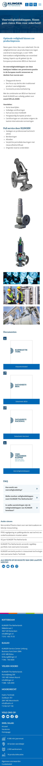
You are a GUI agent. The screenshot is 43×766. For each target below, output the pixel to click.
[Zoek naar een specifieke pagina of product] (35, 4)
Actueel (5, 726)
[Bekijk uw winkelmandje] (31, 4)
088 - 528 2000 (8, 683)
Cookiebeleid (7, 764)
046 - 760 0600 (8, 660)
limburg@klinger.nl (9, 657)
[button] (40, 4)
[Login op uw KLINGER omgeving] (26, 4)
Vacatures (6, 729)
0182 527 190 (8, 706)
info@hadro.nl (7, 703)
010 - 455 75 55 (9, 637)
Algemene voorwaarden (11, 761)
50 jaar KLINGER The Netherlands (14, 540)
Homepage (6, 732)
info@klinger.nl (7, 634)
